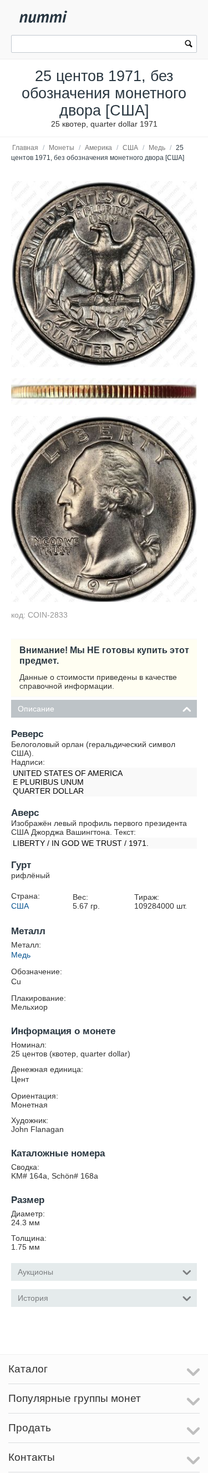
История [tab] (33, 1298)
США (130, 148)
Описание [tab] (36, 708)
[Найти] (188, 45)
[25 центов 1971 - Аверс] (104, 509)
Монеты (61, 148)
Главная (25, 148)
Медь (157, 148)
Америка (98, 148)
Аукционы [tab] (35, 1271)
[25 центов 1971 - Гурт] (104, 391)
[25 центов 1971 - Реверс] (104, 274)
